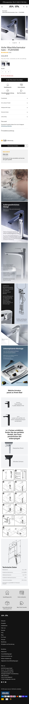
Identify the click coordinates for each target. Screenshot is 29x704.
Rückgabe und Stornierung (7, 644)
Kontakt (3, 630)
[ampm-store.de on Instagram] (4, 682)
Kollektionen (4, 625)
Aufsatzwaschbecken (6, 126)
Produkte (3, 623)
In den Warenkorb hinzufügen (14, 80)
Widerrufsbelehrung (6, 658)
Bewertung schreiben (13, 145)
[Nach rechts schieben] (26, 2)
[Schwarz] (8, 64)
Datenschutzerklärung (6, 656)
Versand (3, 639)
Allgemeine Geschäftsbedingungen (9, 660)
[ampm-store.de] (14, 7)
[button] (4, 52)
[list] (14, 28)
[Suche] (23, 6)
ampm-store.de (8, 689)
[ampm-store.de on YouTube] (6, 682)
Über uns (3, 628)
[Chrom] (3, 64)
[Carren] (27, 6)
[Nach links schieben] (3, 2)
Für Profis (3, 637)
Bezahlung (3, 641)
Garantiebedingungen (6, 654)
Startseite (4, 10)
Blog (2, 635)
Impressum (3, 651)
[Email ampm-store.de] (2, 682)
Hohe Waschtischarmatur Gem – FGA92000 (13, 12)
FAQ (2, 632)
